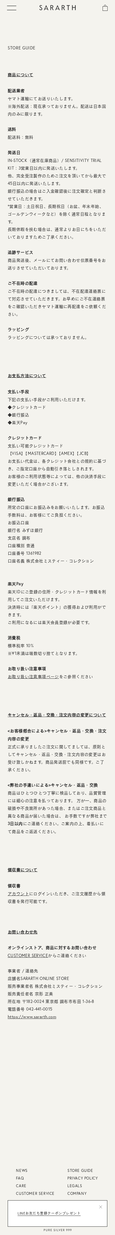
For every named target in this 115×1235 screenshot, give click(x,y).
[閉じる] (100, 1207)
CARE (21, 1185)
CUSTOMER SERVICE (28, 955)
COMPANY (77, 1193)
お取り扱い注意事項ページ (33, 676)
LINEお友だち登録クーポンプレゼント (49, 1213)
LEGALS (74, 1185)
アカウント (18, 893)
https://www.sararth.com (32, 1016)
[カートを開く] (105, 7)
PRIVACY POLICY (82, 1178)
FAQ (20, 1178)
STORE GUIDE (80, 1170)
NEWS (21, 1170)
